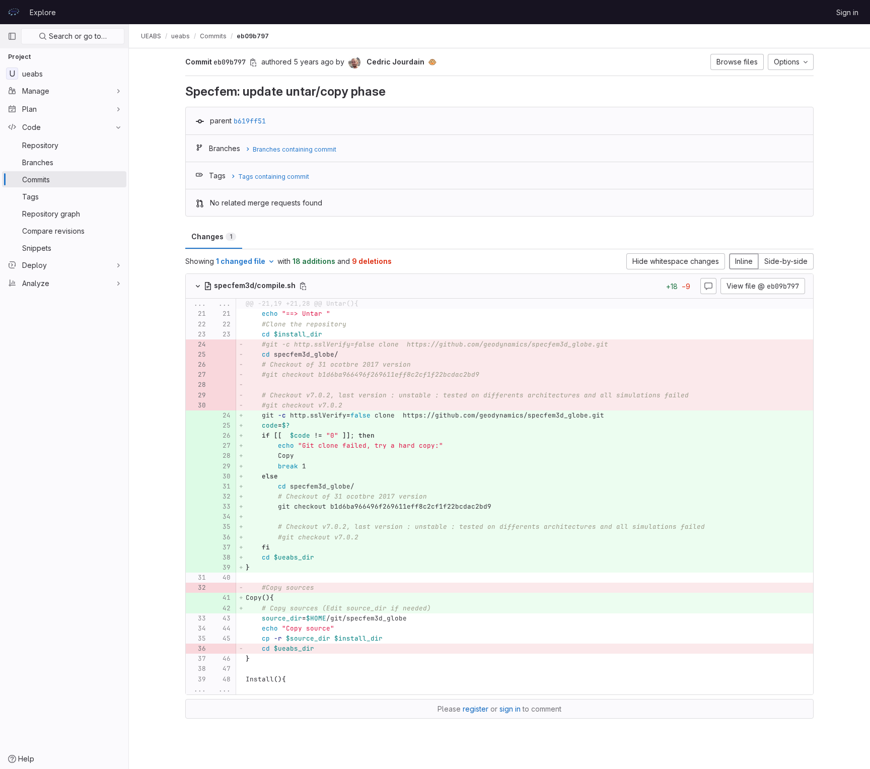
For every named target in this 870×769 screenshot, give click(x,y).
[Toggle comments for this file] (708, 286)
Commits (213, 36)
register (475, 709)
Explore (43, 12)
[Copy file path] (303, 286)
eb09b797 (253, 36)
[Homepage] (14, 12)
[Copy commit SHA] (253, 62)
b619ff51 (250, 120)
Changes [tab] (211, 236)
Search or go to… (77, 36)
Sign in (847, 12)
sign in (510, 709)
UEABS (151, 36)
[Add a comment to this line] (186, 314)
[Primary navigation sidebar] (12, 36)
